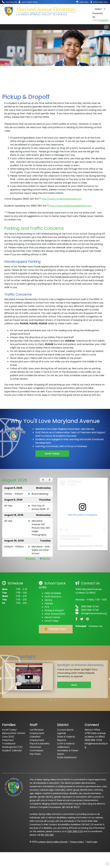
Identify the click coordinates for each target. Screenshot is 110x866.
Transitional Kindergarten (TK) (12, 745)
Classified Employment (37, 738)
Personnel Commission (36, 748)
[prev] (43, 480)
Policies (49, 603)
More (74, 684)
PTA (47, 607)
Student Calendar (12, 750)
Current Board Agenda (65, 731)
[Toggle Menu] (106, 27)
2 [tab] (55, 700)
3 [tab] (59, 700)
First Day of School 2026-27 (40, 507)
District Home (52, 617)
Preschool (7, 740)
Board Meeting (40, 493)
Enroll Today (51, 620)
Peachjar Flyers (57, 629)
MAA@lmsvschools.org (94, 613)
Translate (103, 20)
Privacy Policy (77, 841)
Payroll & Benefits (39, 743)
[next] (49, 480)
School (31, 558)
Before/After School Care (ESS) (13, 735)
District (46, 558)
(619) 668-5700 (75, 831)
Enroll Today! (52, 453)
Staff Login (92, 841)
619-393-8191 (47, 834)
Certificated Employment (37, 731)
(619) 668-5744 (90, 606)
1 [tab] (50, 700)
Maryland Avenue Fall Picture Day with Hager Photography (41, 527)
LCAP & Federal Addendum (65, 745)
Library (48, 600)
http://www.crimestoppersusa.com (61, 198)
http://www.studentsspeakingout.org (70, 205)
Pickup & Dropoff (54, 610)
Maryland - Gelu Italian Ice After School (41, 550)
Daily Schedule (53, 593)
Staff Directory (53, 596)
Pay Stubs (35, 754)
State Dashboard (66, 757)
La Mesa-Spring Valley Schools (52, 841)
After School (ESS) (55, 614)
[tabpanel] (55, 677)
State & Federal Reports (66, 738)
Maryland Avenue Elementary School (76, 545)
